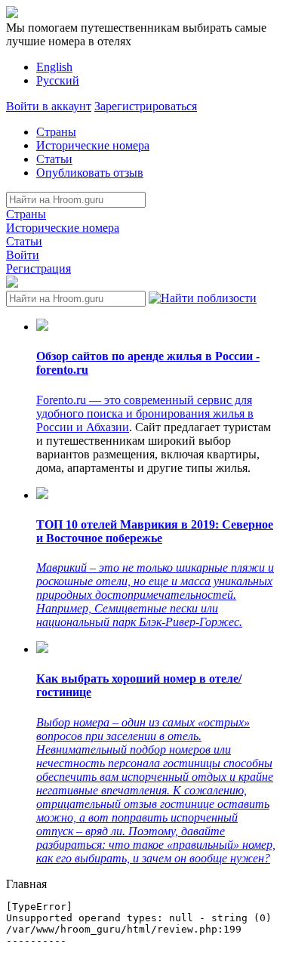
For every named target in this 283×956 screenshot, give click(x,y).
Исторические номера (92, 145)
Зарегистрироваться (145, 106)
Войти (22, 254)
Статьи (54, 159)
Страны (56, 131)
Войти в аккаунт (48, 106)
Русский (57, 80)
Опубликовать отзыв (89, 172)
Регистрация (38, 268)
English (54, 66)
